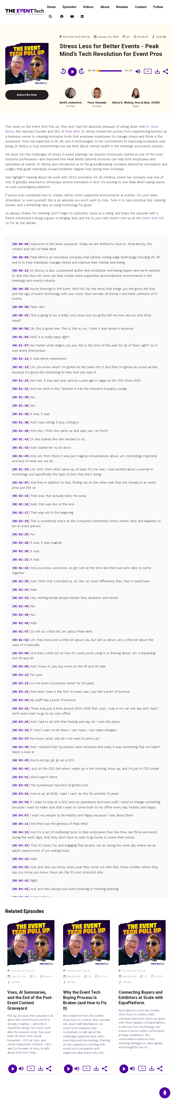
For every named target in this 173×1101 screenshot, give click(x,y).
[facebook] (62, 17)
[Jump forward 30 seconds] (81, 71)
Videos (88, 7)
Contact (141, 7)
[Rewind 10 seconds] (63, 71)
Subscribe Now (27, 94)
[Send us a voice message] (164, 1092)
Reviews (122, 7)
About (104, 7)
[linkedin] (82, 17)
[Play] (72, 71)
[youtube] (72, 17)
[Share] (165, 71)
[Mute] (138, 71)
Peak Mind (72, 131)
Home (51, 7)
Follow (158, 7)
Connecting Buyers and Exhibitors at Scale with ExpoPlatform (141, 997)
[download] (157, 71)
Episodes (69, 7)
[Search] (50, 17)
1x (148, 71)
